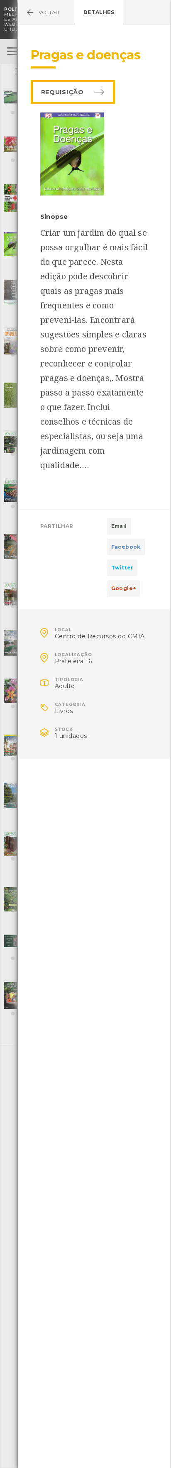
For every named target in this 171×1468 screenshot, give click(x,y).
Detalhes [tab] (99, 12)
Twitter (122, 567)
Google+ (123, 588)
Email (119, 526)
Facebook (126, 547)
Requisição (62, 92)
